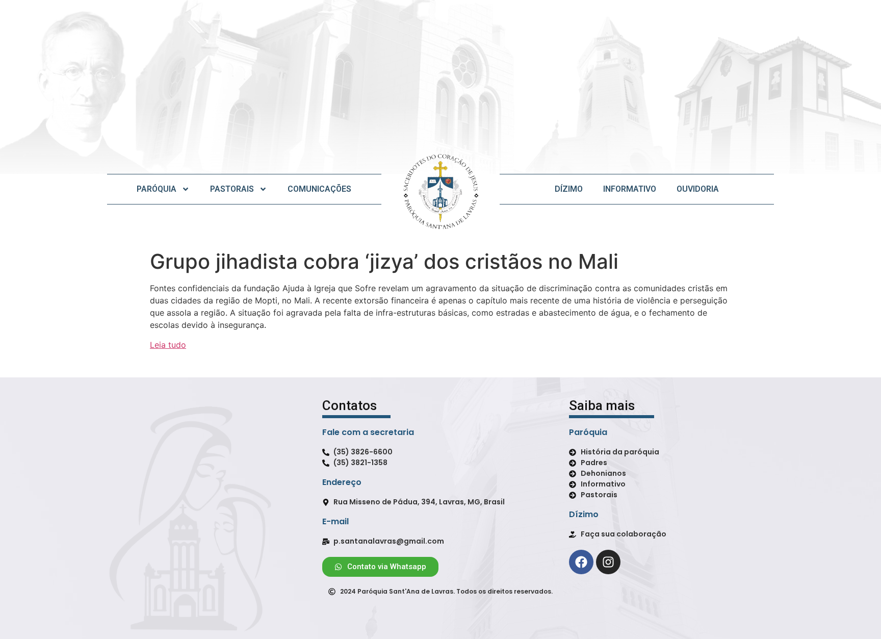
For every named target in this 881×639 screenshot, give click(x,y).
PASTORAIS (232, 189)
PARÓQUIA (156, 189)
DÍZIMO (569, 189)
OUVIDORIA (698, 189)
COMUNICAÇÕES (319, 189)
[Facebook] (581, 562)
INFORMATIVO (629, 189)
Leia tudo (168, 345)
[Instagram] (608, 562)
